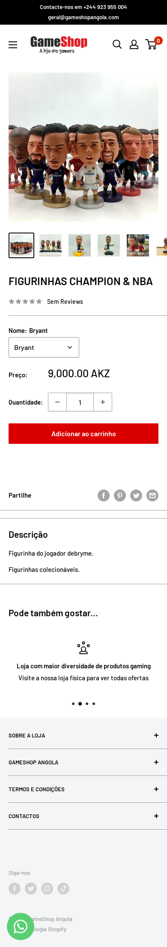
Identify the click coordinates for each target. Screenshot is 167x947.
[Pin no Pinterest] (120, 494)
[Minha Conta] (134, 44)
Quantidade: (26, 402)
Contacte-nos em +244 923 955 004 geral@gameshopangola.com (83, 11)
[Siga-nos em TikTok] (63, 889)
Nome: (28, 330)
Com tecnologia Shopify (37, 929)
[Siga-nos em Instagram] (47, 889)
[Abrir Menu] (13, 44)
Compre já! (83, 461)
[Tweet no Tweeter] (136, 494)
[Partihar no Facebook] (104, 494)
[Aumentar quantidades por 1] (103, 402)
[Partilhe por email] (152, 494)
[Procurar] (117, 44)
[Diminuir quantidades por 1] (57, 402)
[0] (151, 44)
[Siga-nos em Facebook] (15, 889)
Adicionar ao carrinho (83, 433)
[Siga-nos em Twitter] (31, 889)
